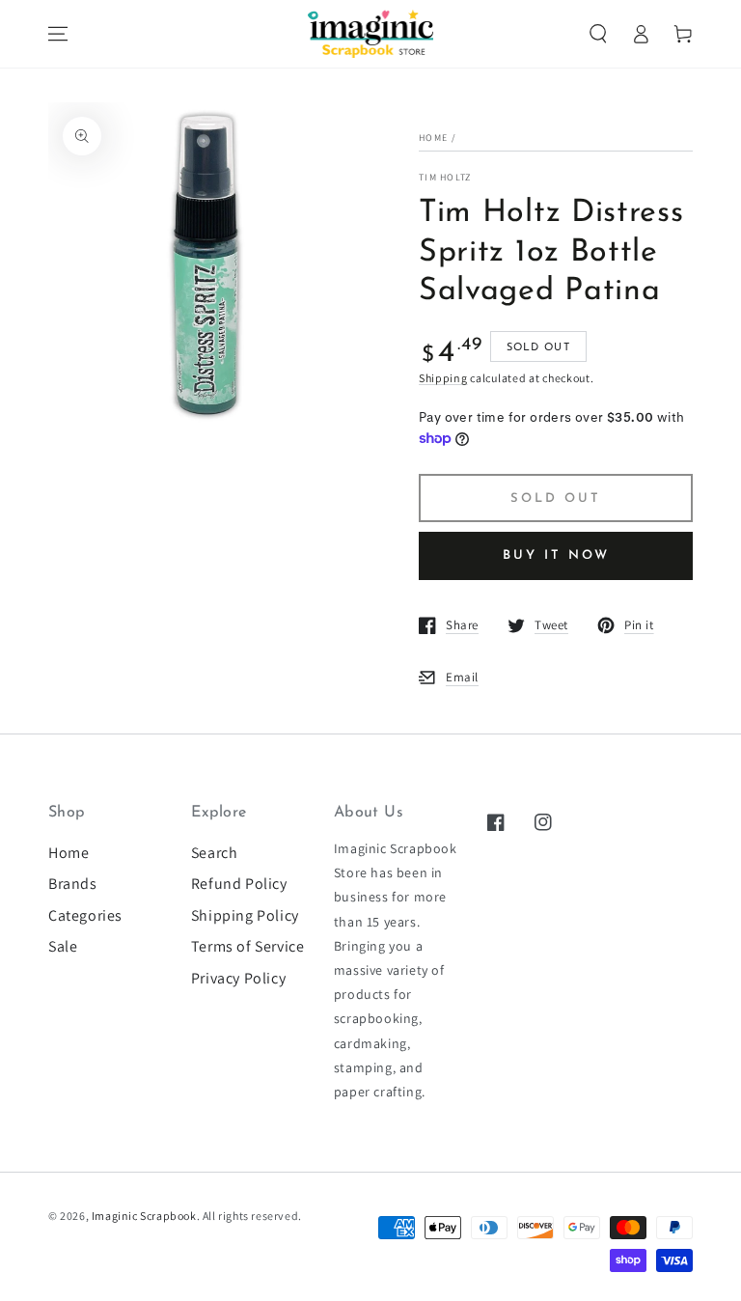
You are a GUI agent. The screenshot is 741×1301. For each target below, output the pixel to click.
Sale (62, 946)
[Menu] (58, 34)
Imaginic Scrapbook (144, 1215)
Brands (72, 883)
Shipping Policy (245, 915)
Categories (85, 915)
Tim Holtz (445, 177)
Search (214, 853)
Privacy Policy (238, 978)
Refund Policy (239, 883)
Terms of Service (248, 946)
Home (433, 137)
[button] (598, 34)
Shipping (443, 378)
